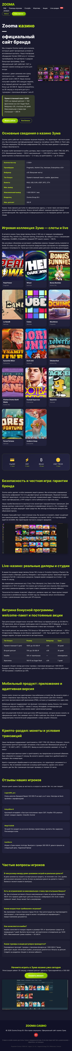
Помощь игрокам (15, 8)
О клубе (27, 8)
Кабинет (6, 13)
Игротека (36, 8)
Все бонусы (25, 120)
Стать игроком (18, 13)
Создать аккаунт (36, 975)
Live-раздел (56, 8)
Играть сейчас (10, 120)
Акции (45, 8)
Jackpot (6, 11)
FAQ (4, 8)
